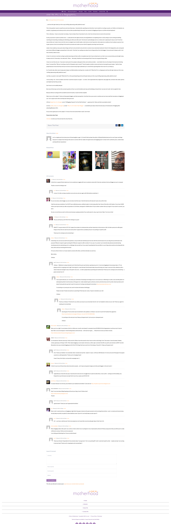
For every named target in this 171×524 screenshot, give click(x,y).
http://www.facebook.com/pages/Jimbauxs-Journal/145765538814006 (78, 314)
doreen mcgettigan (54, 426)
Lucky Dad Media (95, 519)
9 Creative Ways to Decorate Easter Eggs (69, 160)
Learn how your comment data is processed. (74, 483)
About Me (85, 507)
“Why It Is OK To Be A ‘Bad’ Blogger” (75, 105)
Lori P (55, 418)
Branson (52, 363)
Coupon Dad (87, 519)
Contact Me (85, 511)
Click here (48, 118)
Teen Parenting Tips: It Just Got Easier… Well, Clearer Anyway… (53, 154)
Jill (51, 198)
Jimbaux (52, 237)
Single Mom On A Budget (56, 102)
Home (85, 500)
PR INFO (85, 504)
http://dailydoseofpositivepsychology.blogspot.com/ (63, 332)
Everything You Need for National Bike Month (102, 160)
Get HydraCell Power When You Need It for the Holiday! (85, 161)
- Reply (64, 179)
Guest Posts (53, 20)
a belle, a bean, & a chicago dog (57, 105)
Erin (52, 408)
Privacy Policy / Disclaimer (96, 516)
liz (51, 179)
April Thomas (53, 380)
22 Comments (60, 20)
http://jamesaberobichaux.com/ (104, 284)
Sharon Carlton (53, 325)
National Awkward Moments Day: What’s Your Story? (118, 161)
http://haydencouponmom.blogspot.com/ (100, 383)
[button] (107, 11)
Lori (49, 20)
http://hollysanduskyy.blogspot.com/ (59, 393)
